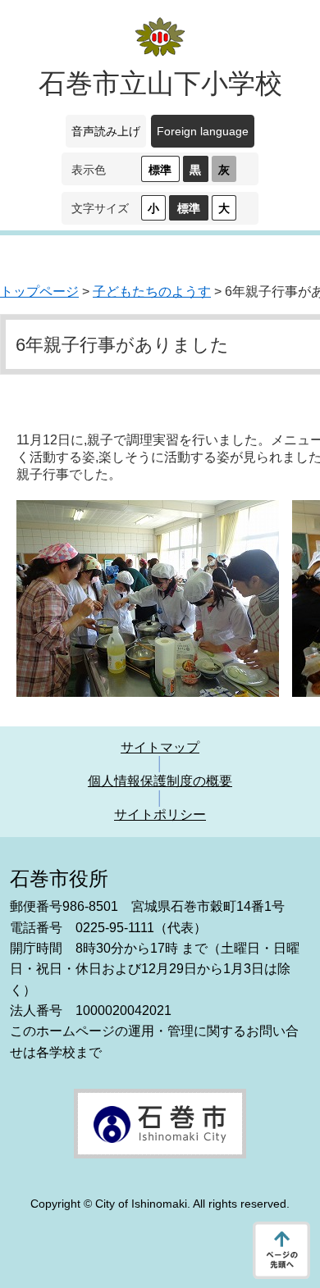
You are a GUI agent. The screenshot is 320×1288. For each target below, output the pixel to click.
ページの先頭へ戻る (281, 1250)
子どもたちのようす (152, 291)
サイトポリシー (160, 814)
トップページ (39, 291)
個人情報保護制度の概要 (160, 781)
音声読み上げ (105, 131)
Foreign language (203, 131)
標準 (160, 169)
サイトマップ (160, 747)
